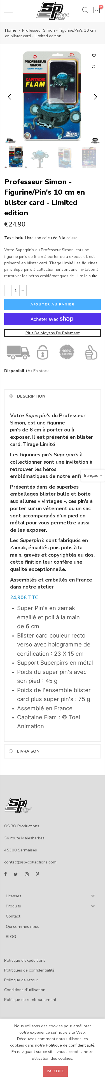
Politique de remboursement (30, 999)
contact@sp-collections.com (30, 862)
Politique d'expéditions (24, 960)
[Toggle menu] (93, 895)
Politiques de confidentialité (29, 970)
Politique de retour (21, 980)
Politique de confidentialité (70, 1045)
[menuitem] (52, 895)
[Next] (95, 96)
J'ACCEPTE (55, 1071)
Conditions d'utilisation (24, 990)
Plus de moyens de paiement (52, 333)
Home (10, 30)
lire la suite (86, 276)
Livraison (33, 238)
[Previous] (9, 96)
